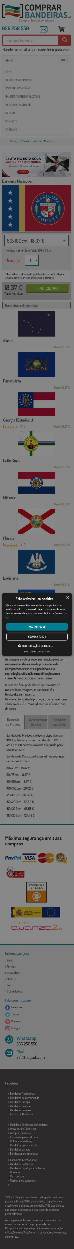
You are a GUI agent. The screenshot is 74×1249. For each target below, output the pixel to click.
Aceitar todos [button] (37, 626)
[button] (37, 646)
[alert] (37, 624)
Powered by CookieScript (37, 651)
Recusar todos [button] (37, 636)
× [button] (67, 597)
